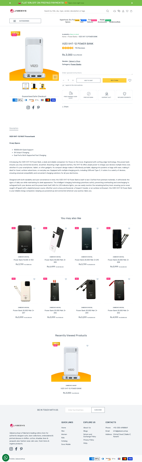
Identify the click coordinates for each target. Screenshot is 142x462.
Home (64, 37)
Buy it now (114, 80)
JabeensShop (20, 459)
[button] (9, 3)
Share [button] (66, 107)
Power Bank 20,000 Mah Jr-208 (118, 261)
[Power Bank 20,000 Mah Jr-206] (55, 289)
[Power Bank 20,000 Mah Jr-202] (118, 289)
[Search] (107, 11)
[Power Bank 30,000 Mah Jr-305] (55, 239)
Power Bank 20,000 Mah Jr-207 (23, 312)
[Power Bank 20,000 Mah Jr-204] (87, 289)
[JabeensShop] (18, 11)
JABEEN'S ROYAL (23, 257)
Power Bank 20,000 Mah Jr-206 (55, 312)
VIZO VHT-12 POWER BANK (71, 388)
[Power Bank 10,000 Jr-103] (23, 239)
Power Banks (72, 37)
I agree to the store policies (74, 85)
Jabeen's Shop (74, 61)
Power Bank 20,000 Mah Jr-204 (87, 312)
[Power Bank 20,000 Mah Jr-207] (23, 289)
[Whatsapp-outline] (5, 457)
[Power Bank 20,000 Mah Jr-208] (118, 239)
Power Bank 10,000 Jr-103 (24, 260)
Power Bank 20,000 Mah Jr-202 (118, 312)
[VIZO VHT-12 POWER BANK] (71, 362)
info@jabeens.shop (120, 431)
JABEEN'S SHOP (71, 385)
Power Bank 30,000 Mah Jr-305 (55, 261)
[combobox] (77, 11)
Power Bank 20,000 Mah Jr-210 (87, 260)
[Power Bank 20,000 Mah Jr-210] (87, 239)
